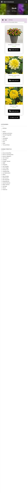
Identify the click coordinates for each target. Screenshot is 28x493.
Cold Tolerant (5, 158)
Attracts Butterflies (6, 153)
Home (8, 11)
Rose (4, 141)
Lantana (14, 46)
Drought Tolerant (6, 161)
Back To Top (14, 117)
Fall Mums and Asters (7, 133)
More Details (15, 49)
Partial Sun (4, 189)
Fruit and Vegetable (7, 135)
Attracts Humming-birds (7, 154)
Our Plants (14, 11)
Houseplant (5, 138)
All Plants (5, 128)
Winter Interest (5, 184)
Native (3, 174)
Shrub (4, 143)
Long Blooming (5, 171)
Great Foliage (5, 168)
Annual (4, 131)
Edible (3, 163)
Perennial (5, 140)
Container (4, 159)
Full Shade (4, 186)
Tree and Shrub (6, 144)
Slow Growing (5, 176)
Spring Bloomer (5, 181)
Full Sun (4, 187)
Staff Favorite (5, 178)
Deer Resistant (5, 179)
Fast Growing (5, 166)
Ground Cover (5, 169)
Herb (4, 136)
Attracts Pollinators (6, 156)
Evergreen (4, 164)
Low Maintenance (6, 173)
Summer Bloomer (6, 183)
